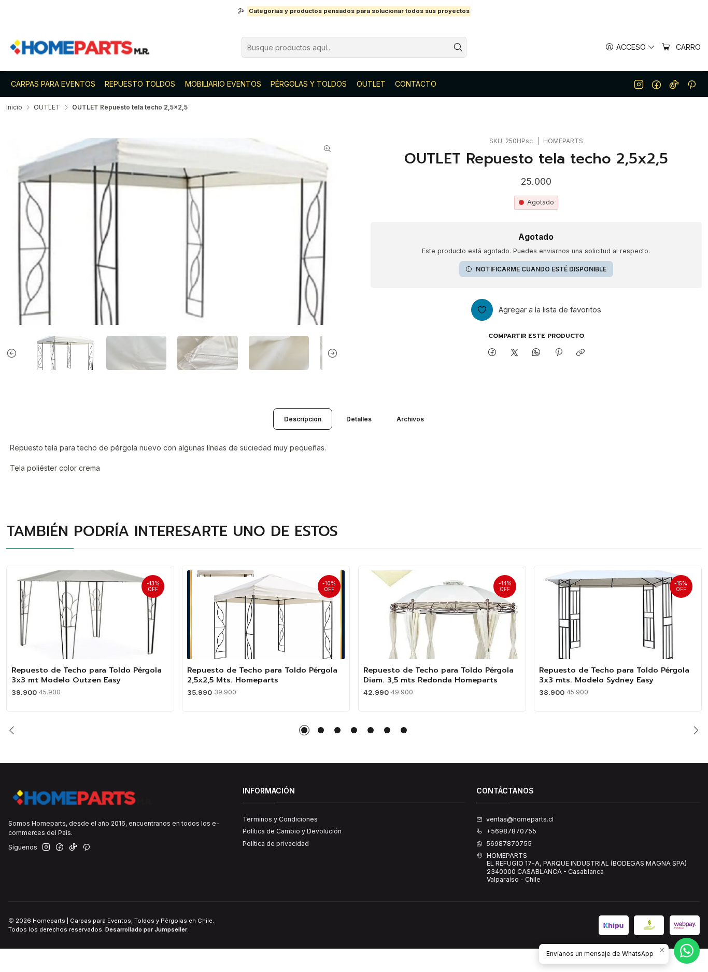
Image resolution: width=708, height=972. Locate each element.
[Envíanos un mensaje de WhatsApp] (687, 951)
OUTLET (47, 107)
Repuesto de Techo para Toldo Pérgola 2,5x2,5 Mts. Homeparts (262, 675)
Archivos (410, 419)
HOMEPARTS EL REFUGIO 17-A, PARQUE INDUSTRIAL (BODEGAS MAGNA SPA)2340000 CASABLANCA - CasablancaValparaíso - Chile (587, 867)
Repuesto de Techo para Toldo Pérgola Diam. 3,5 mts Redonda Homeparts (438, 675)
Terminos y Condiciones (280, 819)
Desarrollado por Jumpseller (146, 929)
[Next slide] (330, 353)
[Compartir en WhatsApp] (536, 353)
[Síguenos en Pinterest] (691, 84)
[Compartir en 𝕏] (514, 353)
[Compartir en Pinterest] (559, 353)
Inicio (14, 107)
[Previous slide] (14, 353)
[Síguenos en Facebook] (656, 84)
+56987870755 (511, 831)
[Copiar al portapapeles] (580, 353)
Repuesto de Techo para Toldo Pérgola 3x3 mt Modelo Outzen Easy (86, 675)
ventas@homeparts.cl (520, 819)
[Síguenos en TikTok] (674, 84)
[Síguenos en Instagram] (638, 84)
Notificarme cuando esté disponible (541, 269)
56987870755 (509, 843)
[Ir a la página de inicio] (80, 47)
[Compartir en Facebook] (492, 353)
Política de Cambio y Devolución (292, 831)
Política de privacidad (276, 843)
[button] (304, 730)
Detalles (359, 419)
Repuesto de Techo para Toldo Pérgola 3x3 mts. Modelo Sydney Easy (614, 675)
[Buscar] (457, 47)
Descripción (302, 419)
